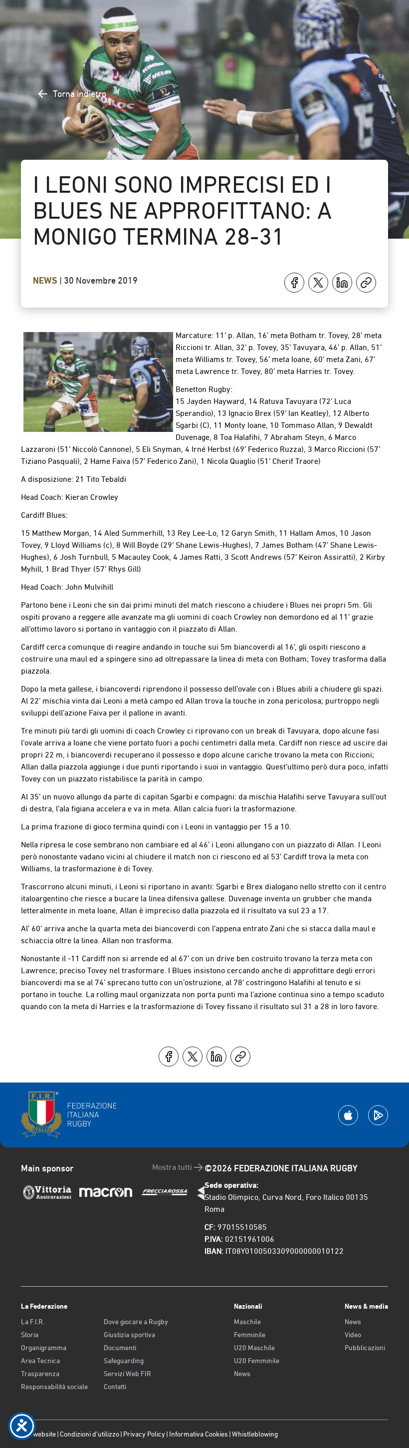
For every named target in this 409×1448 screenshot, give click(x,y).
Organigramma (43, 1348)
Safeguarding (124, 1361)
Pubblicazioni (365, 1348)
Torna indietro (79, 93)
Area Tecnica (40, 1361)
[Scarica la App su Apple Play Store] (348, 1115)
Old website (38, 1434)
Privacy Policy (144, 1434)
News (46, 280)
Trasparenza (40, 1374)
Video (353, 1335)
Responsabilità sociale (54, 1387)
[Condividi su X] (318, 283)
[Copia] (366, 283)
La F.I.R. (32, 1322)
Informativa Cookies (198, 1434)
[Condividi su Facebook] (294, 283)
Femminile (249, 1335)
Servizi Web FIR (127, 1374)
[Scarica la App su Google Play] (378, 1115)
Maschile (247, 1322)
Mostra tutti (172, 1167)
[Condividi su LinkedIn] (342, 283)
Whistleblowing (255, 1434)
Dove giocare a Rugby (136, 1322)
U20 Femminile (256, 1361)
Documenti (120, 1348)
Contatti (115, 1387)
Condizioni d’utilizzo (89, 1434)
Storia (29, 1335)
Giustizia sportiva (129, 1335)
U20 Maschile (254, 1348)
